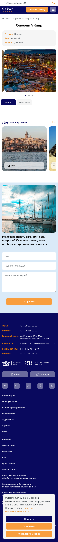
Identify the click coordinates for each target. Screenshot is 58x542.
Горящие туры (9, 401)
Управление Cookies (29, 533)
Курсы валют (8, 463)
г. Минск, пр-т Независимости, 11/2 (37, 343)
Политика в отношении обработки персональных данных (19, 476)
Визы (4, 431)
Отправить (29, 301)
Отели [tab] (8, 102)
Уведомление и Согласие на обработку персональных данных (19, 485)
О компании (8, 445)
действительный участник (42, 363)
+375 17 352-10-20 (28, 353)
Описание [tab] (24, 102)
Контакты (7, 451)
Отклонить (29, 526)
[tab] (25, 95)
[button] (53, 10)
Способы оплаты (10, 469)
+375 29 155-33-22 (28, 330)
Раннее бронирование (13, 407)
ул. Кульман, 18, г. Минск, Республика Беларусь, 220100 (34, 337)
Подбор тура (8, 395)
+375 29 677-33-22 (28, 325)
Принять (29, 519)
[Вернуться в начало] (7, 10)
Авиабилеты (8, 413)
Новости (6, 439)
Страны (6, 425)
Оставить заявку (37, 9)
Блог (4, 457)
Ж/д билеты (8, 419)
